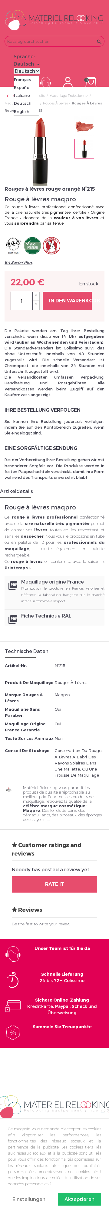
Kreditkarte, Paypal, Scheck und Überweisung (62, 1006)
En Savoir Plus (18, 262)
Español (22, 87)
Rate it (54, 884)
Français (22, 79)
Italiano (22, 95)
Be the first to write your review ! (42, 923)
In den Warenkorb (70, 301)
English (21, 111)
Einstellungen (28, 1199)
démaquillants (36, 814)
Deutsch (22, 103)
